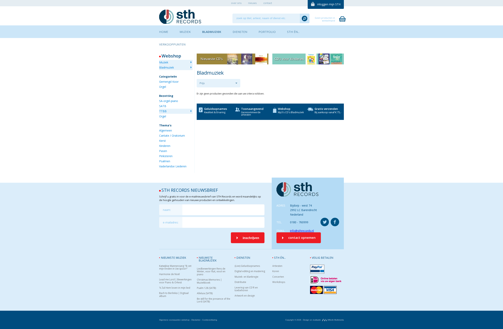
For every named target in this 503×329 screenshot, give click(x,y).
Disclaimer (195, 320)
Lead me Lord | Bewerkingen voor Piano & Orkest (175, 281)
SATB (162, 106)
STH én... (280, 257)
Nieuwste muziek (173, 257)
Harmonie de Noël (169, 274)
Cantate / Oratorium (172, 135)
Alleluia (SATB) (205, 293)
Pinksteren (166, 156)
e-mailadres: (170, 222)
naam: (167, 210)
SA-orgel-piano (168, 101)
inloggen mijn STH (329, 4)
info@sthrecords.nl (302, 231)
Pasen (163, 151)
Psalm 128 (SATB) (206, 288)
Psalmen (164, 161)
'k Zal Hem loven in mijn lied (174, 287)
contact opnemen (302, 237)
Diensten (243, 257)
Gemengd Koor (169, 81)
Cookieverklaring (209, 320)
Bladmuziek (166, 67)
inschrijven (251, 238)
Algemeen (165, 130)
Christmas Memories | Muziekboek (209, 281)
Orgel (162, 87)
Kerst (162, 141)
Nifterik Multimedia (335, 320)
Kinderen (164, 146)
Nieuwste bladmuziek (208, 259)
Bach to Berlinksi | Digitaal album (174, 294)
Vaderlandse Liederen (172, 166)
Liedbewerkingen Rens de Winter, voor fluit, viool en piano (211, 271)
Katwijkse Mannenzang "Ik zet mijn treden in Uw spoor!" (175, 267)
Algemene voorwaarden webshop (174, 320)
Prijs (202, 83)
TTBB (163, 111)
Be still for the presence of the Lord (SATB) (213, 300)
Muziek (163, 62)
